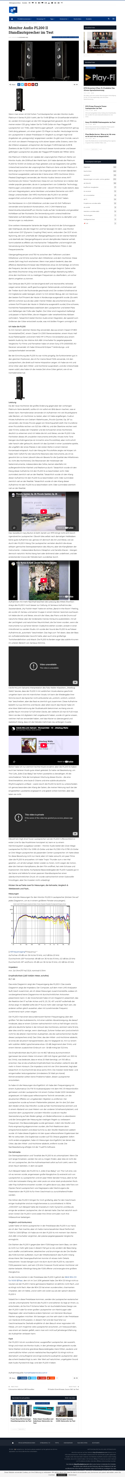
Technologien (88, 215)
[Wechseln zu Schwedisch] (58, 2)
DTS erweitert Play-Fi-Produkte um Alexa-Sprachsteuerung (99, 89)
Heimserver (63, 19)
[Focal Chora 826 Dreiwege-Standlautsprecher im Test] (21, 1409)
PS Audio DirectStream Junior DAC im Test (63, 1389)
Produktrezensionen (24, 19)
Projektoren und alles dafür (92, 203)
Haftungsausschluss (15, 3)
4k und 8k (87, 207)
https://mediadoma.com (100, 1452)
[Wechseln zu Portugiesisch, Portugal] (52, 2)
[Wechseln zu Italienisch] (45, 2)
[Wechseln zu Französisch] (39, 2)
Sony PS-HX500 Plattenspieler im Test (100, 122)
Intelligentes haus (89, 219)
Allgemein (87, 167)
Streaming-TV (41, 19)
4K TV (85, 199)
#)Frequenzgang (17, 952)
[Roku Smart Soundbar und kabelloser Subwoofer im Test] (43, 1409)
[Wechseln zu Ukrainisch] (62, 2)
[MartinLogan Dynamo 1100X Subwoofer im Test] (66, 1409)
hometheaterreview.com (35, 1373)
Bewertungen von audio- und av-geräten (65, 37)
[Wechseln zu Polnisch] (49, 2)
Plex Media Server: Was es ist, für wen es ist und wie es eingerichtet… (100, 135)
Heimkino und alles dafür (91, 211)
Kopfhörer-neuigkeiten (91, 187)
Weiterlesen (72, 1475)
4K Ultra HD (87, 183)
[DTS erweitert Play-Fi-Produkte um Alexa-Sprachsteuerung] (100, 76)
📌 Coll (86, 223)
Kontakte (24, 3)
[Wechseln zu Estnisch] (33, 2)
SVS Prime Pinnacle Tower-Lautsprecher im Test (96, 107)
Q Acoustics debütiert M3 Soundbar (21, 1389)
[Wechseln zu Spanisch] (55, 2)
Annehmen (62, 1475)
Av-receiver (87, 191)
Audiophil (104, 41)
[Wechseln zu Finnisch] (36, 2)
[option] (104, 43)
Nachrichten (77, 19)
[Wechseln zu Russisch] (29, 2)
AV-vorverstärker (89, 195)
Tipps (52, 19)
